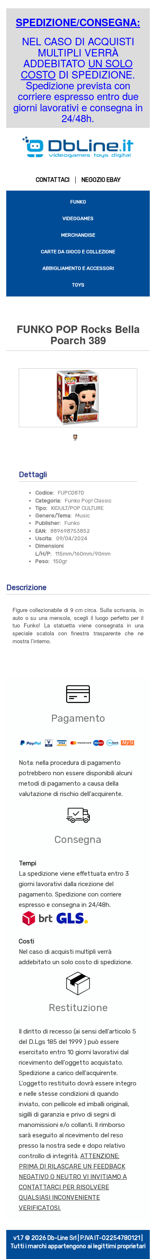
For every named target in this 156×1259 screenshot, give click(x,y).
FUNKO (78, 202)
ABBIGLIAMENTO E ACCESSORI (78, 268)
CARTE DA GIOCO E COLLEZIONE (78, 252)
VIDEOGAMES (78, 218)
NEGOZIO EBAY (101, 180)
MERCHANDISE (78, 235)
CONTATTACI (52, 180)
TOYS (78, 285)
